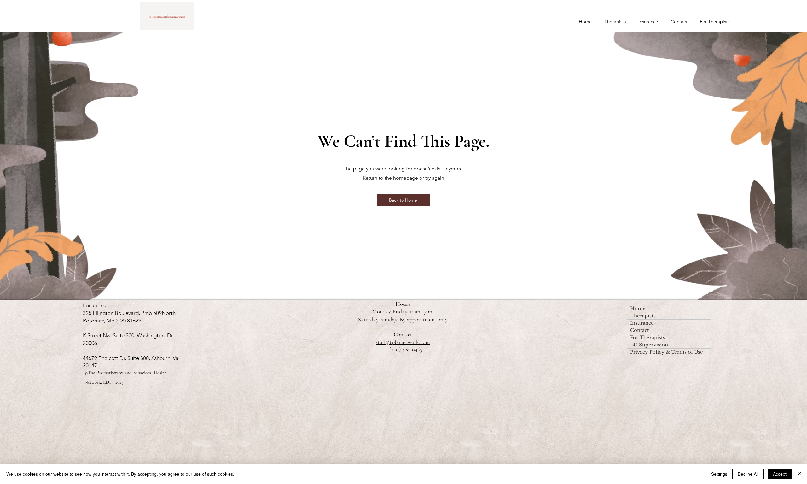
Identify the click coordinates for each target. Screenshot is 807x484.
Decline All (748, 474)
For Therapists (647, 337)
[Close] (799, 474)
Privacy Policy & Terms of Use (666, 352)
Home (638, 308)
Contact (639, 330)
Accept (780, 474)
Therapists (643, 316)
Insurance (642, 323)
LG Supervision (649, 345)
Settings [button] (719, 474)
